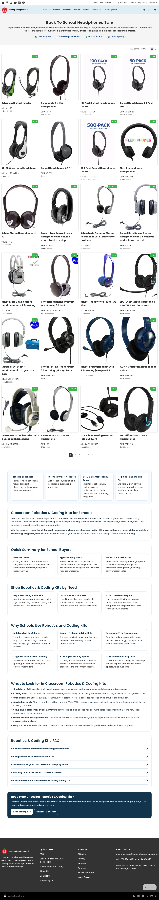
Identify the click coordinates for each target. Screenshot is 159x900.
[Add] (74, 96)
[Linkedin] (151, 896)
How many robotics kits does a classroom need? (36, 772)
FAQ (115, 2)
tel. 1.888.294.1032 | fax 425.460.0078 (133, 859)
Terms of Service (86, 872)
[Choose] (35, 96)
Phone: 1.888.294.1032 (102, 2)
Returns (82, 868)
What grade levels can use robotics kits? (32, 756)
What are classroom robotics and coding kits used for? (40, 748)
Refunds (82, 863)
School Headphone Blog (51, 866)
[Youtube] (142, 896)
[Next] (93, 455)
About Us (123, 2)
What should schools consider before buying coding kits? (41, 780)
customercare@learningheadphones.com (137, 854)
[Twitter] (147, 896)
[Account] (149, 10)
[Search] (144, 10)
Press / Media (84, 877)
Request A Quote (137, 2)
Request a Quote (22, 811)
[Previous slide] (5, 77)
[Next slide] (35, 77)
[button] (144, 49)
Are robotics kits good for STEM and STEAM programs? (39, 764)
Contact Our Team (46, 811)
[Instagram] (138, 896)
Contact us (45, 875)
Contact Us (153, 2)
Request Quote (47, 880)
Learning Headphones (15, 896)
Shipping (82, 854)
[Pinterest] (156, 896)
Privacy (81, 858)
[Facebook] (134, 896)
